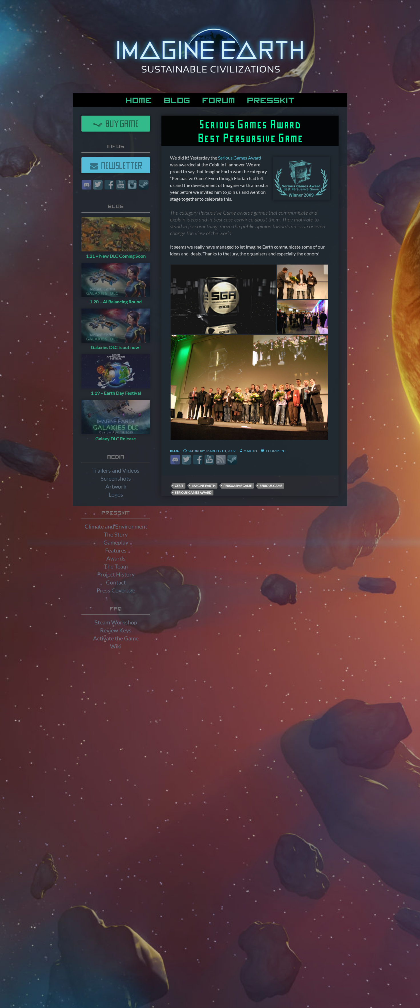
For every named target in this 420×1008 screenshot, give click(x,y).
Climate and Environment (116, 526)
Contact (116, 582)
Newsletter (120, 165)
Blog (177, 99)
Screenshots (116, 478)
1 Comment (275, 451)
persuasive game (237, 485)
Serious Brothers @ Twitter (186, 460)
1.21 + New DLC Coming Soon (116, 256)
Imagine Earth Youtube (209, 460)
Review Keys (115, 630)
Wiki (115, 646)
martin (250, 451)
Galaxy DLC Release (115, 438)
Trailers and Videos (115, 470)
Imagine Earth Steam (232, 460)
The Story (116, 534)
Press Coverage (116, 590)
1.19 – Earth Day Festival (116, 393)
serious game (271, 485)
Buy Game (120, 123)
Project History (116, 574)
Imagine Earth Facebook (198, 460)
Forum (218, 99)
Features (116, 550)
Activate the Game (116, 638)
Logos (116, 494)
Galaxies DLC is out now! (116, 347)
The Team (116, 566)
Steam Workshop (116, 622)
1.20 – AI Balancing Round (116, 301)
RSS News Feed (221, 460)
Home (138, 99)
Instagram (132, 185)
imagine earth (203, 485)
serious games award (193, 492)
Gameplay (115, 542)
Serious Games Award (239, 157)
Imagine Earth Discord (175, 460)
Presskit (271, 99)
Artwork (115, 486)
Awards (115, 558)
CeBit (179, 485)
